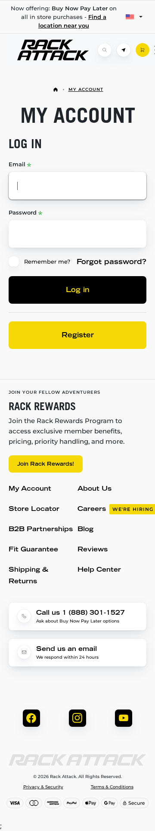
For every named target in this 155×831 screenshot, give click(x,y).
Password (23, 212)
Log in (78, 290)
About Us (95, 489)
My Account (85, 89)
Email (17, 164)
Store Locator (34, 509)
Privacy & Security (43, 787)
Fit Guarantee (33, 550)
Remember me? (47, 261)
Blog (85, 529)
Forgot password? (111, 262)
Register (78, 335)
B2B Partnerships (41, 529)
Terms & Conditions (112, 787)
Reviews (93, 550)
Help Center (99, 570)
